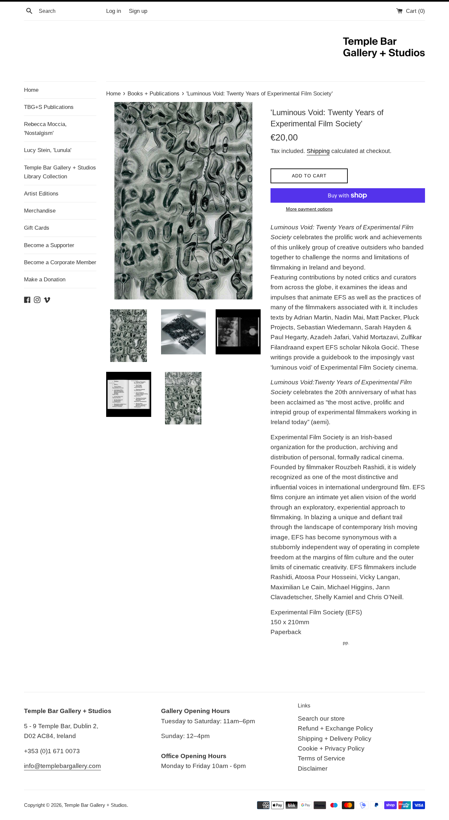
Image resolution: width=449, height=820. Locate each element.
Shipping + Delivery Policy (334, 738)
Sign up (138, 11)
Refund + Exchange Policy (335, 728)
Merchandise (40, 211)
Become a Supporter (49, 245)
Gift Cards (36, 228)
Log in (113, 11)
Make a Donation (44, 279)
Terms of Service (321, 758)
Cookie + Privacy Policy (331, 748)
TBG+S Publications (49, 107)
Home (31, 90)
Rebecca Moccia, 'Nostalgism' (45, 128)
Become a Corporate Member (60, 262)
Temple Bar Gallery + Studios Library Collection (60, 172)
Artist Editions (41, 194)
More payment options (309, 209)
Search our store (321, 718)
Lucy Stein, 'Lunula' (47, 150)
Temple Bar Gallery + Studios (95, 805)
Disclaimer (312, 768)
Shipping (318, 151)
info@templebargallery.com (62, 765)
